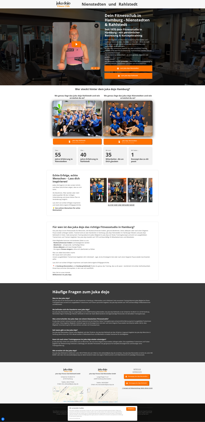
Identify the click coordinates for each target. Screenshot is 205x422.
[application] (67, 394)
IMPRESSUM (137, 369)
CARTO (81, 401)
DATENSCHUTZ (137, 372)
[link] (77, 118)
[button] (68, 394)
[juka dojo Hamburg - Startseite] (63, 4)
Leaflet (64, 401)
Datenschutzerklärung (74, 418)
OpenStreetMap (71, 401)
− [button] (54, 390)
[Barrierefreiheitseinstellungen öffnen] (2, 419)
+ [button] (54, 388)
